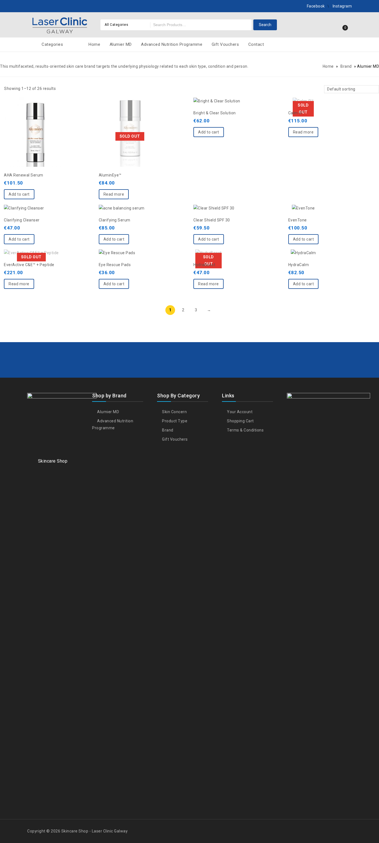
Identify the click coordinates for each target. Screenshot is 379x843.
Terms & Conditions (245, 430)
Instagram (342, 6)
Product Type (174, 421)
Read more (113, 194)
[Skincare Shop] (59, 24)
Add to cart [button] (19, 194)
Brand (346, 66)
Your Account (239, 412)
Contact (256, 44)
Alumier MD (121, 44)
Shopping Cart (240, 421)
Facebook (316, 6)
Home (94, 44)
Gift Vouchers (225, 44)
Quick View (35, 118)
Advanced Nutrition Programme (171, 44)
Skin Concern (174, 412)
